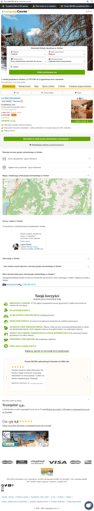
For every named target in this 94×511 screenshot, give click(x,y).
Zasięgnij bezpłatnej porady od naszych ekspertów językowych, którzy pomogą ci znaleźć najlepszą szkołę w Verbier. (46, 279)
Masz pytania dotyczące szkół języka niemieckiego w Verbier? (28, 274)
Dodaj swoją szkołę (74, 502)
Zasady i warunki (8, 497)
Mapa (36, 86)
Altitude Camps (32, 247)
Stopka (68, 497)
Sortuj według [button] (48, 93)
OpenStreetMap (87, 214)
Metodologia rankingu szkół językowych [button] (48, 145)
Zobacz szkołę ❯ (82, 121)
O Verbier (61, 86)
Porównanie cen (9, 86)
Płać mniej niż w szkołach (46, 6)
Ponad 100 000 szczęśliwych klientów (78, 6)
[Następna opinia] (87, 377)
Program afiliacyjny (58, 502)
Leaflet (78, 214)
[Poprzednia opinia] (6, 377)
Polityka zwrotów (22, 497)
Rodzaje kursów (25, 86)
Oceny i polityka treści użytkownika (14, 502)
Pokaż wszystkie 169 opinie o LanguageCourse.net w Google (26, 426)
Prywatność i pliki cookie (40, 497)
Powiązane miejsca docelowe (80, 86)
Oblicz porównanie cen (47, 72)
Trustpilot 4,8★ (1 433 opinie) (17, 6)
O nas (53, 497)
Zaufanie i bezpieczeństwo (39, 502)
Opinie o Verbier (48, 86)
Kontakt (61, 497)
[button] (2, 2)
